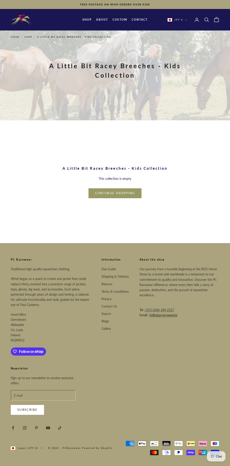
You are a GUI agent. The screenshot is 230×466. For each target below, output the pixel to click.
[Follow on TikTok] (60, 428)
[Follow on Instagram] (24, 428)
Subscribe (27, 409)
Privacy (106, 299)
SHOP (87, 19)
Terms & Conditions (115, 291)
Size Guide (109, 269)
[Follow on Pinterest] (36, 428)
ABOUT (102, 19)
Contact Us (109, 306)
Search (106, 314)
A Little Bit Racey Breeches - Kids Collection (74, 36)
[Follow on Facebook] (13, 428)
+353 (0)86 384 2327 (159, 310)
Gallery (106, 328)
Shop (28, 36)
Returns (107, 284)
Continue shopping (115, 193)
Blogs (105, 321)
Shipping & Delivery (115, 276)
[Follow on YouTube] (48, 428)
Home (15, 36)
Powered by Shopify (97, 447)
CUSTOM (120, 19)
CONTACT (140, 19)
